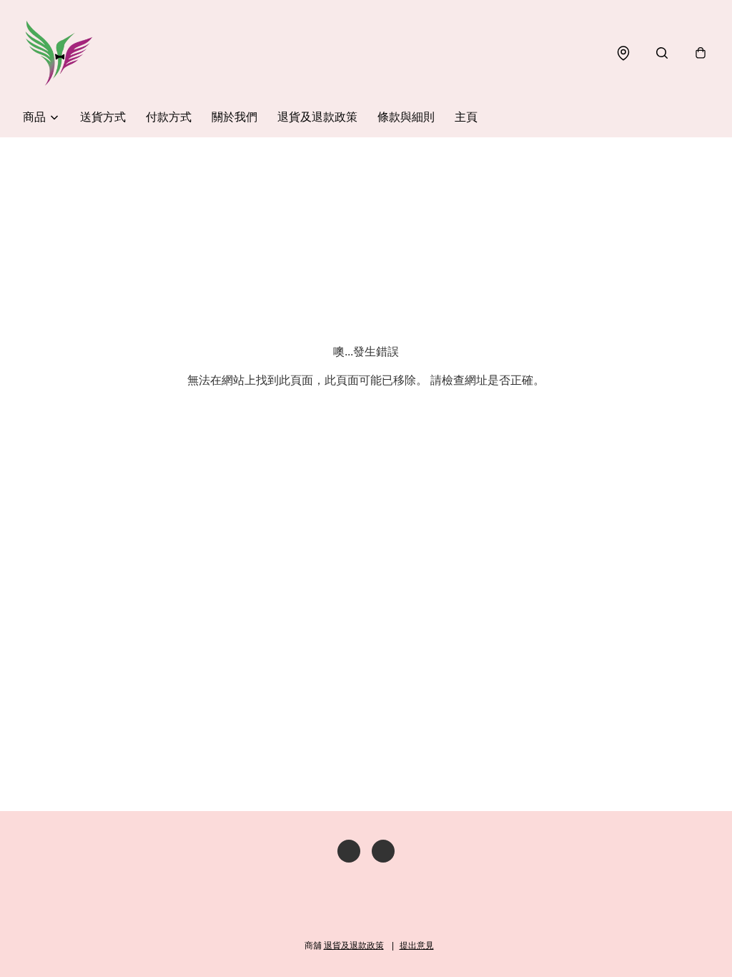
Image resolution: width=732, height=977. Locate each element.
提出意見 (417, 946)
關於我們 (234, 117)
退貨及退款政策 (317, 117)
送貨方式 (103, 117)
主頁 (466, 117)
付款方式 (169, 117)
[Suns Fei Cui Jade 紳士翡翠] (58, 53)
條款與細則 (406, 117)
